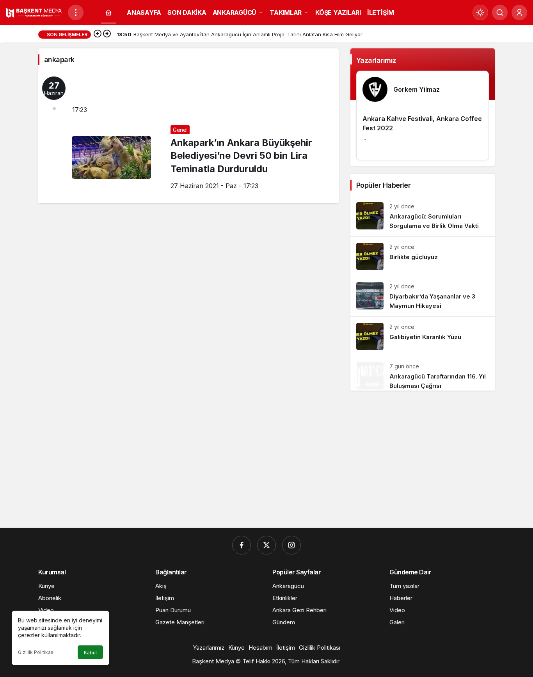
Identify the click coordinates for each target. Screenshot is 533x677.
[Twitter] (266, 545)
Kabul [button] (90, 653)
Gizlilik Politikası (36, 652)
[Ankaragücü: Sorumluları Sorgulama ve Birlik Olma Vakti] (422, 216)
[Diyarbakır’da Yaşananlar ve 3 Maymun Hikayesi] (422, 296)
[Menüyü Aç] (76, 12)
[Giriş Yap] (519, 12)
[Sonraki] (107, 34)
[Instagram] (291, 545)
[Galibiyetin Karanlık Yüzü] (422, 336)
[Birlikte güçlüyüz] (422, 256)
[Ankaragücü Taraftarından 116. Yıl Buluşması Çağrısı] (422, 373)
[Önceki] (97, 34)
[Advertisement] (266, 461)
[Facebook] (241, 545)
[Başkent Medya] (34, 12)
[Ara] (500, 12)
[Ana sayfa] (108, 13)
